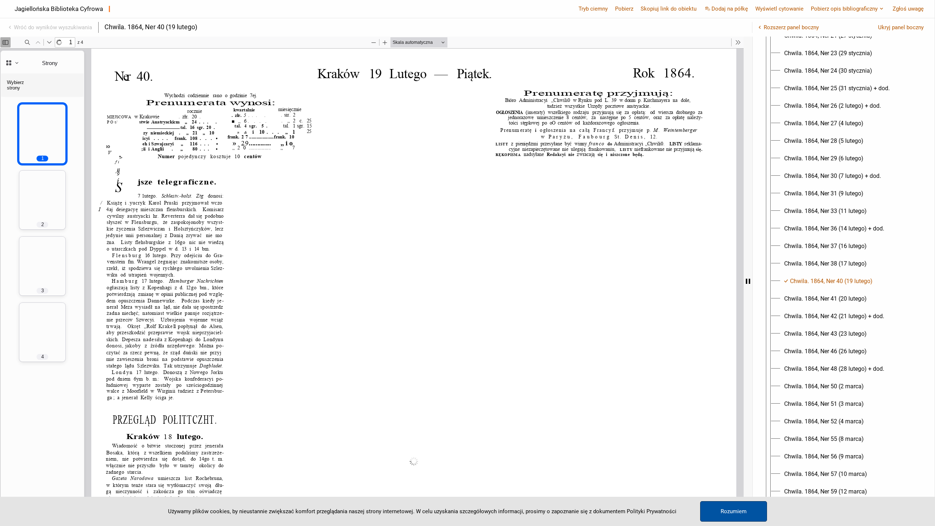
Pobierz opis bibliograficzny (844, 8)
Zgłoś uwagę (908, 8)
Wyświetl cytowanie (779, 8)
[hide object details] (748, 281)
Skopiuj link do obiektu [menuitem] (669, 8)
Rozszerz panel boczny (791, 27)
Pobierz (624, 8)
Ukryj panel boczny (901, 27)
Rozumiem (734, 511)
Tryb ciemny (593, 8)
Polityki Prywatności (651, 511)
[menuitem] (828, 53)
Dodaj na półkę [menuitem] (729, 8)
